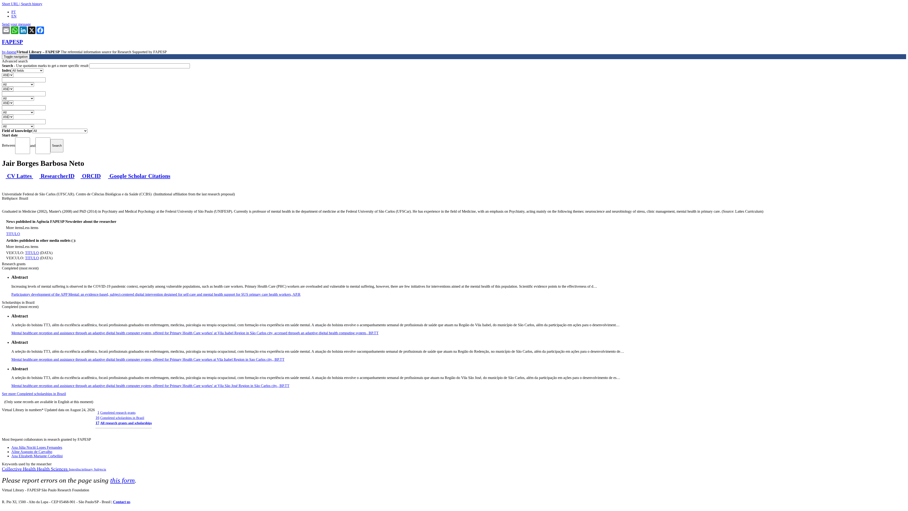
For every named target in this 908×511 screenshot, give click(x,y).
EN (14, 16)
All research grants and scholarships (126, 423)
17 (97, 423)
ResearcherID (56, 176)
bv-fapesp (9, 52)
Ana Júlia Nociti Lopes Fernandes (36, 447)
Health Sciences (53, 468)
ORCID (91, 176)
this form (122, 480)
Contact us (121, 502)
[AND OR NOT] (7, 75)
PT (13, 12)
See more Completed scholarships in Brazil (34, 394)
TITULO (13, 234)
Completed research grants (117, 412)
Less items (30, 228)
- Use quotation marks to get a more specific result (45, 66)
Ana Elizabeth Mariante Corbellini (37, 456)
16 (97, 418)
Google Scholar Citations (139, 176)
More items (14, 228)
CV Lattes (19, 176)
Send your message (16, 24)
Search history (31, 4)
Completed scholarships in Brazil (122, 418)
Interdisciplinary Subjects (87, 469)
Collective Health (19, 468)
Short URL (10, 4)
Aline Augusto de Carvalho (31, 452)
